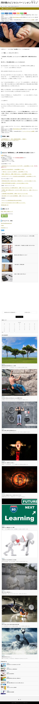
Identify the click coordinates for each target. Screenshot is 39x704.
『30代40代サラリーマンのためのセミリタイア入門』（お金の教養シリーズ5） (17, 165)
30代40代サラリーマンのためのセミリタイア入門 (13, 664)
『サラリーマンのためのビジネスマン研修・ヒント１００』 (13, 202)
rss (31, 1)
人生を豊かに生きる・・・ (28, 312)
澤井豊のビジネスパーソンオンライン (19, 2)
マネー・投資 (6, 10)
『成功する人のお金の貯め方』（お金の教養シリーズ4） (12, 169)
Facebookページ (4, 227)
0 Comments (10, 10)
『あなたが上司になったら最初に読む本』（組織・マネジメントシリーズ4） (17, 187)
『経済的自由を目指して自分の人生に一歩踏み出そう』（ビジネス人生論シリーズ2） (18, 180)
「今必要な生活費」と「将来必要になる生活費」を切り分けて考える (24, 245)
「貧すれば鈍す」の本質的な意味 (19, 264)
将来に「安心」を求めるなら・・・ (7, 592)
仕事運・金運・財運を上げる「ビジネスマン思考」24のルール (15, 682)
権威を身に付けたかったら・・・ (7, 656)
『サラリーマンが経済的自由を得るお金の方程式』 (11, 200)
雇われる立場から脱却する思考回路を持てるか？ (9, 430)
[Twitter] (18, 699)
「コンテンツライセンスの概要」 (28, 19)
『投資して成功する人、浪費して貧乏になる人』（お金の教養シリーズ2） (16, 174)
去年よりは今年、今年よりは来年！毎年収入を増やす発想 (10, 624)
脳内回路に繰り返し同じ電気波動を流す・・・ (10, 312)
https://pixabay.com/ (17, 17)
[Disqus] (19, 297)
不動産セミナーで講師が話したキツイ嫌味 (8, 527)
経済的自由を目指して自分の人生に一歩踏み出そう (14, 678)
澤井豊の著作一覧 (4, 205)
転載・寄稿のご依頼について (7, 211)
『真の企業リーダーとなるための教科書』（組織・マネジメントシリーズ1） (17, 195)
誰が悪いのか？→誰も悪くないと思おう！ (8, 462)
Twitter (2, 225)
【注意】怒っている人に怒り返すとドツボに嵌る (9, 559)
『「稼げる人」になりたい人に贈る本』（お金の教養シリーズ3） (14, 171)
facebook (34, 1)
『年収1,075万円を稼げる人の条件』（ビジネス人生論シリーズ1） (14, 183)
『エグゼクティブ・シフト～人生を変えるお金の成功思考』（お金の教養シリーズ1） (18, 176)
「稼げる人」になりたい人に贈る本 (11, 687)
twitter (33, 1)
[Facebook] (20, 699)
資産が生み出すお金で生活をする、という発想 (9, 365)
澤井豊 (14, 10)
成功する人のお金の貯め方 (10, 673)
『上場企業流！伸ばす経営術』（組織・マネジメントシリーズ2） (14, 193)
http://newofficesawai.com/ (6, 223)
